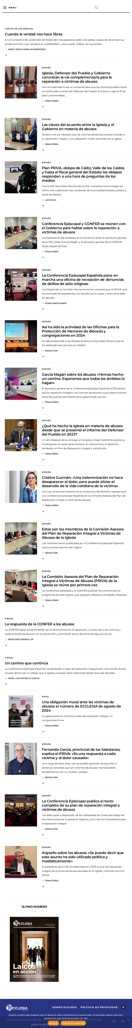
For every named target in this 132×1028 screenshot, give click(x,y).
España (46, 67)
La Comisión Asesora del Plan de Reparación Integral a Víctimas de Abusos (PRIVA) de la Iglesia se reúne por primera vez (80, 580)
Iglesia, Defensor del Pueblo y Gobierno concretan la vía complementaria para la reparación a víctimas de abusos (77, 77)
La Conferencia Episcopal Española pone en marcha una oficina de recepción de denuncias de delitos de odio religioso (83, 279)
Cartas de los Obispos (19, 29)
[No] (128, 1019)
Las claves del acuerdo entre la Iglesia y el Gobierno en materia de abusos (78, 127)
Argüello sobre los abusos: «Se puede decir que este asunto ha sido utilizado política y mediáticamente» (83, 857)
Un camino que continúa (26, 663)
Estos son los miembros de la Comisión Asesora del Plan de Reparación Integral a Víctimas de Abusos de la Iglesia (83, 533)
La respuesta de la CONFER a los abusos (39, 624)
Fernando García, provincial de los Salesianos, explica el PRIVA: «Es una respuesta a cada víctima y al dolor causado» (81, 753)
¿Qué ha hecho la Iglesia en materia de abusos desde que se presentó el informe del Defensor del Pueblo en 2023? (83, 430)
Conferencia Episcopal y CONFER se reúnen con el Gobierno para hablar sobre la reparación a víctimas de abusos (84, 228)
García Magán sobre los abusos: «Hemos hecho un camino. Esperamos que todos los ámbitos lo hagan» (83, 378)
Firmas (9, 618)
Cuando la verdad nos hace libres (33, 34)
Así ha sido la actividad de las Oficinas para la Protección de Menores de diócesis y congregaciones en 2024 (80, 331)
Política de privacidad (73, 1023)
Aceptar (53, 1023)
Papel (45, 696)
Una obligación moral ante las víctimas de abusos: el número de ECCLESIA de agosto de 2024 (81, 706)
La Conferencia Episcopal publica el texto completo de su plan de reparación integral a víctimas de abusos (81, 805)
